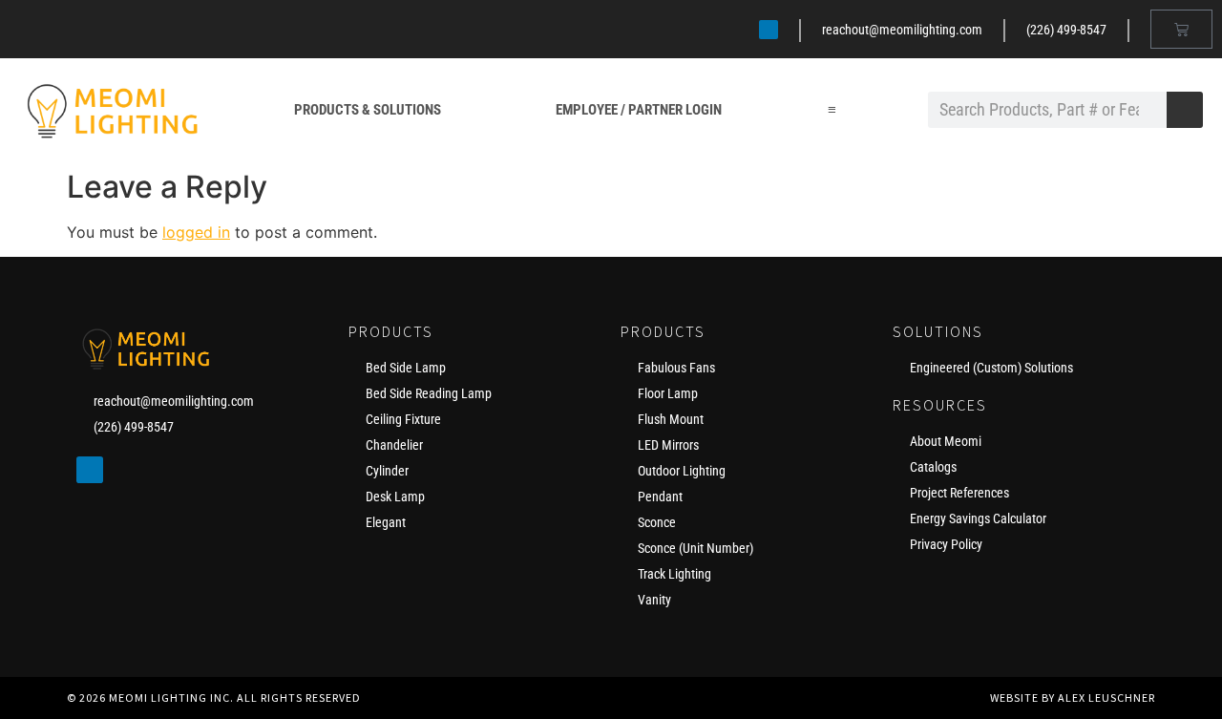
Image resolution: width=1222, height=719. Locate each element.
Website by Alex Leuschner (1072, 697)
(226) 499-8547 (1066, 29)
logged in (196, 232)
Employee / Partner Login (639, 109)
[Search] (1185, 110)
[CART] (1181, 29)
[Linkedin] (768, 29)
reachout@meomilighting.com (902, 29)
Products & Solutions (367, 109)
